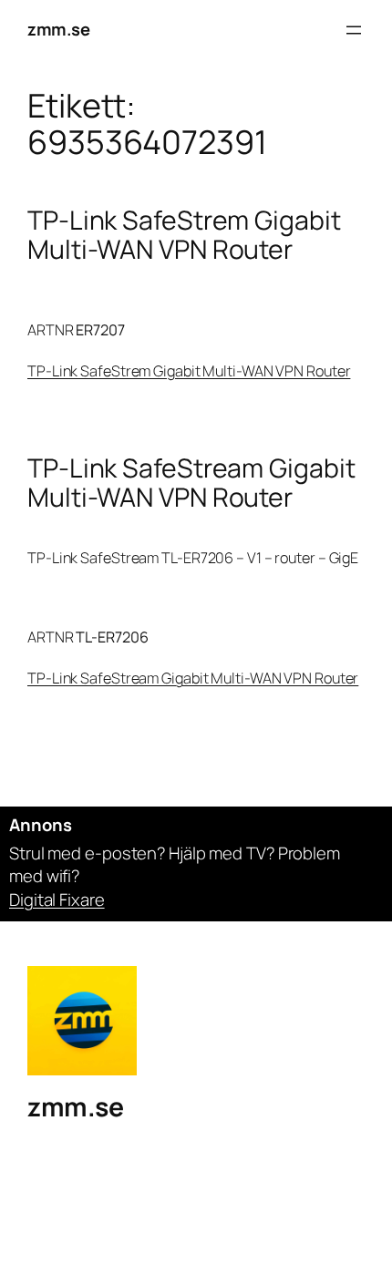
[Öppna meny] (354, 30)
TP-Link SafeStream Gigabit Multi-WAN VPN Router (191, 483)
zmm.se (58, 29)
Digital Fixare (57, 899)
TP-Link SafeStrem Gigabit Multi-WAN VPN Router (184, 235)
